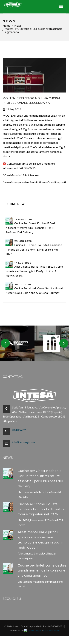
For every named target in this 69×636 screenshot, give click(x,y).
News (17, 25)
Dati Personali (51, 630)
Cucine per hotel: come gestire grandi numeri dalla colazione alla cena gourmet (34, 288)
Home (6, 25)
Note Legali (35, 630)
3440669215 (20, 430)
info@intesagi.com (23, 442)
